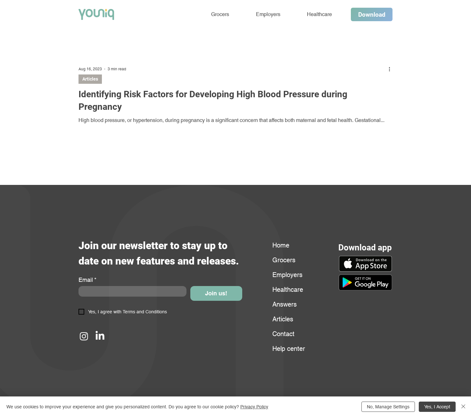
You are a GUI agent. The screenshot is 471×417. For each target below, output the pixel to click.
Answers (284, 304)
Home (280, 245)
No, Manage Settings (388, 406)
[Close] (463, 407)
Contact (283, 334)
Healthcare (287, 289)
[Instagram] (83, 336)
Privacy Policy (254, 406)
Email (87, 279)
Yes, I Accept (437, 406)
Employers (287, 275)
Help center (287, 348)
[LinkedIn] (100, 336)
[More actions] (391, 69)
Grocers (283, 260)
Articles (90, 79)
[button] (365, 282)
